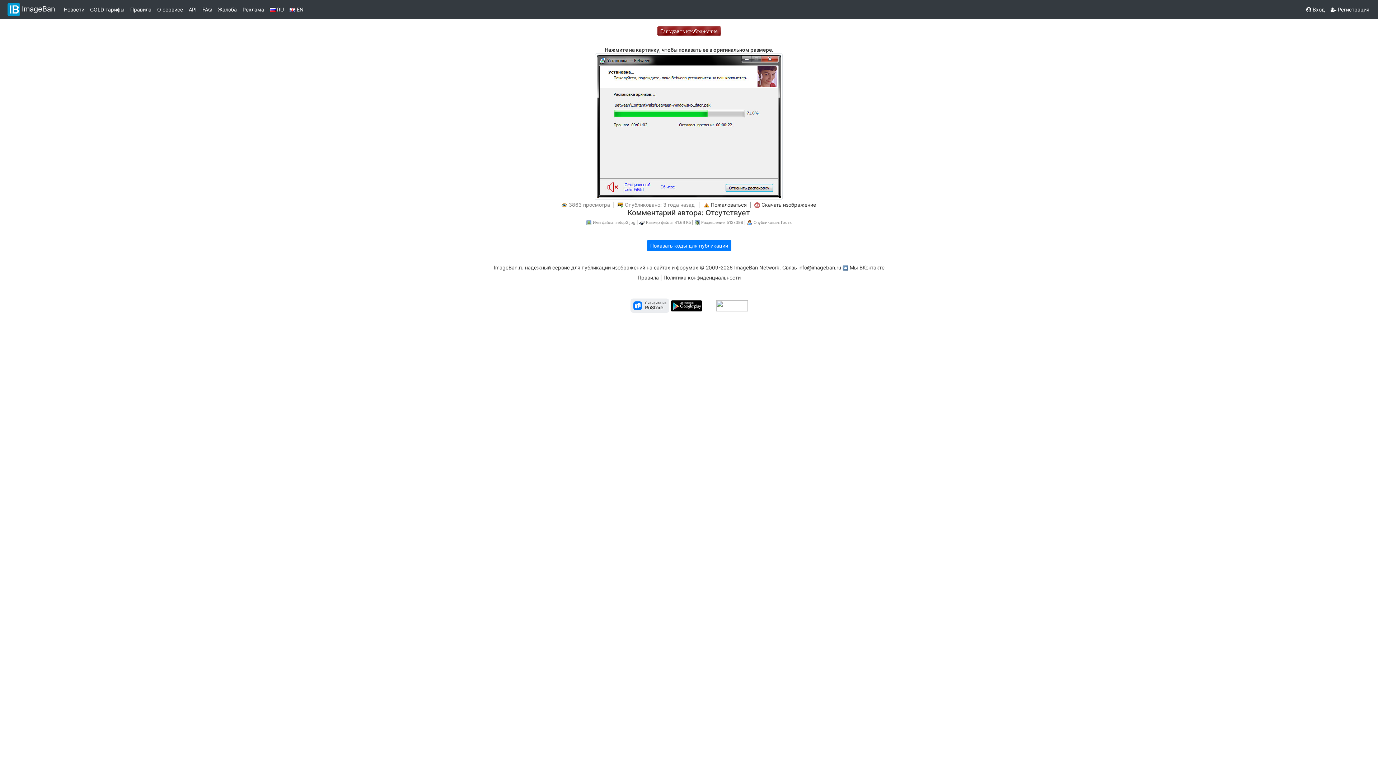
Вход (1318, 9)
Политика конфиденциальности (702, 277)
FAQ (207, 9)
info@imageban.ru (819, 267)
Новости (74, 9)
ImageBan (38, 9)
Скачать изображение (788, 205)
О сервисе (170, 9)
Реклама (253, 9)
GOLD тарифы (107, 9)
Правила (140, 9)
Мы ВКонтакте (867, 267)
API (193, 9)
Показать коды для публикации (689, 246)
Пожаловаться (729, 205)
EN (299, 9)
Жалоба (227, 9)
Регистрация (1352, 9)
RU (280, 9)
